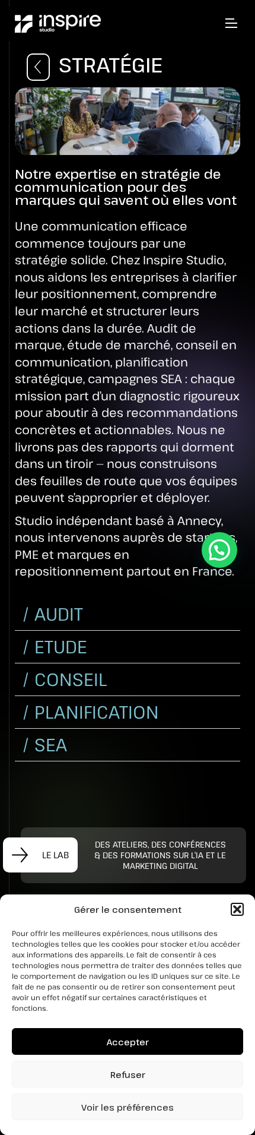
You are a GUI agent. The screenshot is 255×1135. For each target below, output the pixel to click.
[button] (237, 909)
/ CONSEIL (64, 679)
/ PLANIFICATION (90, 712)
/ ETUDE (54, 646)
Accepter (128, 1042)
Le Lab (54, 855)
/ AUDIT (52, 614)
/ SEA (44, 744)
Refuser (127, 1074)
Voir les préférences (127, 1107)
